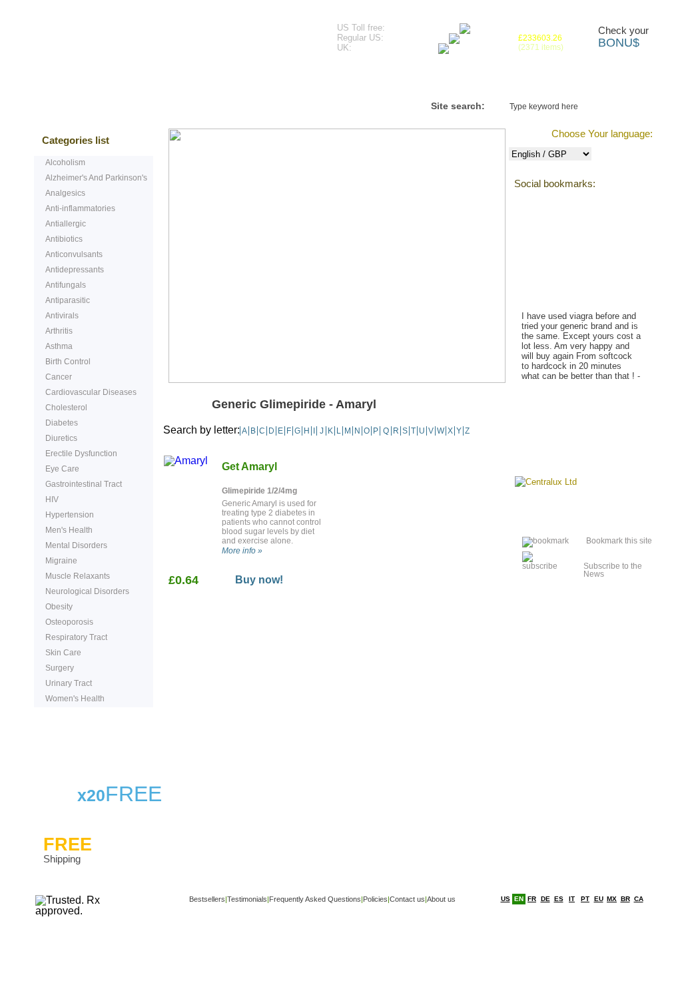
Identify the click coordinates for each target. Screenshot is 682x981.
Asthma (59, 346)
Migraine (61, 560)
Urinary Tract (68, 683)
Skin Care (63, 652)
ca (638, 898)
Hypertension (69, 514)
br (625, 898)
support (89, 740)
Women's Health (75, 698)
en (518, 898)
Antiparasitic (67, 300)
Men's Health (69, 530)
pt (585, 898)
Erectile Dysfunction (81, 453)
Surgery (59, 668)
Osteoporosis (69, 622)
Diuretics (61, 438)
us (505, 898)
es (558, 898)
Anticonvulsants (74, 254)
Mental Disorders (76, 545)
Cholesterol (66, 407)
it (572, 898)
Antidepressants (74, 269)
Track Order (562, 79)
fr (531, 898)
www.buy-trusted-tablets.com (155, 32)
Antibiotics (64, 239)
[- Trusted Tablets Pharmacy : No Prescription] (537, 541)
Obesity (59, 606)
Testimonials (218, 79)
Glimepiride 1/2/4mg (259, 490)
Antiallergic (65, 223)
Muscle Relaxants (77, 576)
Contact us (478, 79)
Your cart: (540, 38)
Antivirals (62, 315)
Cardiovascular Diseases (91, 392)
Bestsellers (131, 79)
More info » (242, 550)
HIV (52, 499)
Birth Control (68, 361)
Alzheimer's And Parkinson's (96, 177)
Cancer (58, 377)
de (545, 898)
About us (441, 899)
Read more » (558, 406)
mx (612, 898)
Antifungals (65, 285)
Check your (623, 37)
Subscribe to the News (612, 566)
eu (598, 898)
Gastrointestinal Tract (83, 484)
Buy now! (259, 579)
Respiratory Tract (76, 637)
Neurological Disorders (87, 591)
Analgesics (65, 193)
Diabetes (61, 423)
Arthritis (59, 331)
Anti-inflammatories (80, 208)
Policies (375, 899)
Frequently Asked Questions (351, 79)
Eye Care (62, 469)
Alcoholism (65, 162)
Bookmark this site (619, 541)
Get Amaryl (249, 466)
